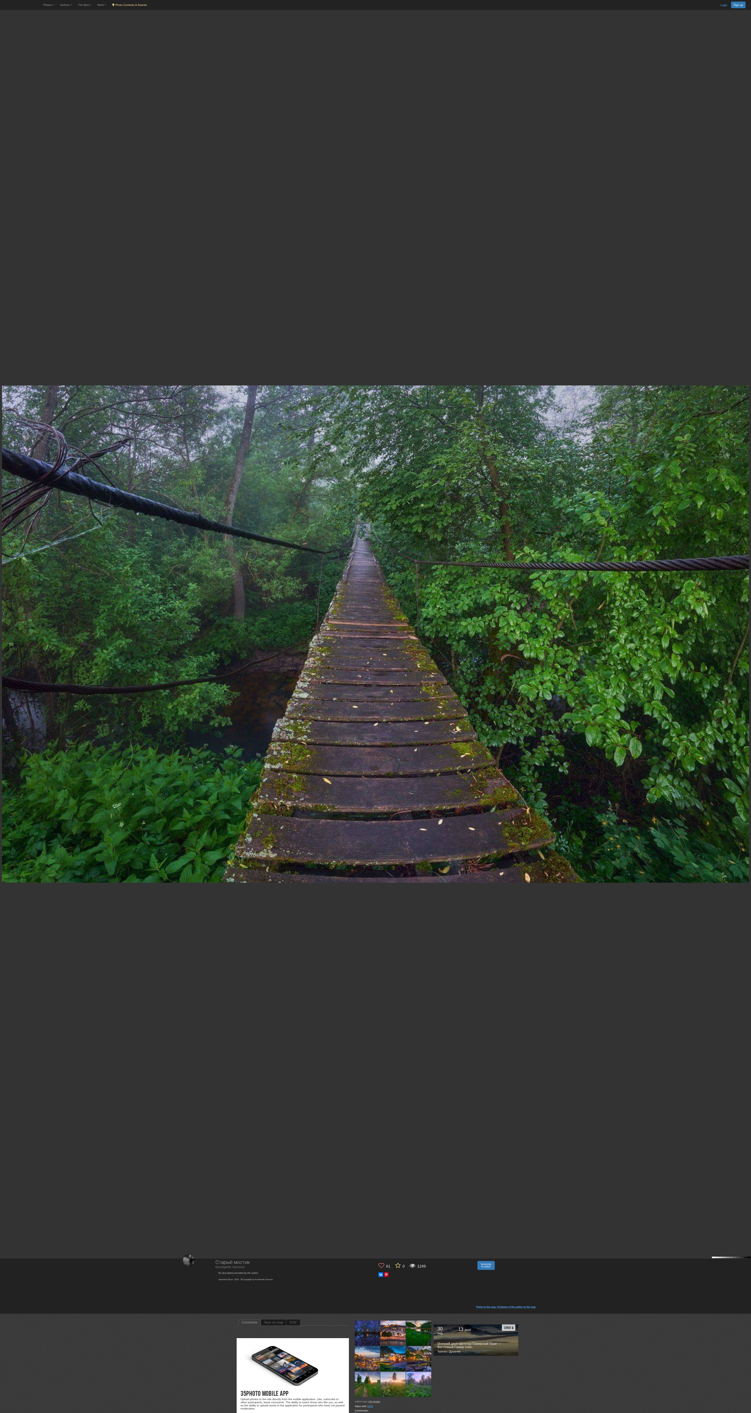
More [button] (101, 5)
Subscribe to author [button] (486, 1265)
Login (723, 5)
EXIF (293, 1322)
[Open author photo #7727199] (393, 1384)
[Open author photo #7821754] (418, 1333)
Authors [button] (65, 5)
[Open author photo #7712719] (418, 1384)
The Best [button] (84, 5)
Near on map (273, 1322)
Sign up (738, 5)
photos (374, 1401)
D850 (370, 1406)
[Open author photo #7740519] (367, 1384)
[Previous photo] (3, 613)
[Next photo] (747, 613)
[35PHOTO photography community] (21, 5)
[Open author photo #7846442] (393, 1333)
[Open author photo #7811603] (367, 1358)
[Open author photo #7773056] (393, 1358)
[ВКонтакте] (380, 1274)
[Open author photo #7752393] (418, 1358)
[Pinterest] (386, 1274)
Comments (250, 1322)
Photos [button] (48, 5)
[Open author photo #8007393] (367, 1333)
